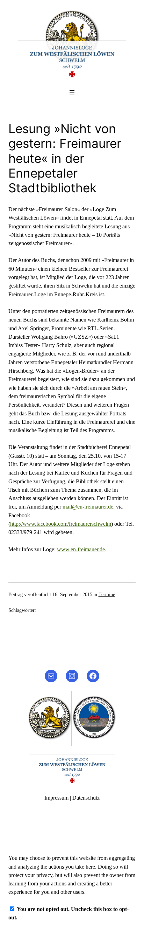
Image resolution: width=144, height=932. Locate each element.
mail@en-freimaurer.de (88, 507)
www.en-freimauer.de (81, 549)
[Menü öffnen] (72, 93)
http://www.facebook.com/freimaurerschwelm (60, 524)
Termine (107, 594)
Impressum (56, 798)
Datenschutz (86, 798)
